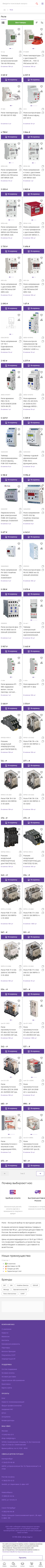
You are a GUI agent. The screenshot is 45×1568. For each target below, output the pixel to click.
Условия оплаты (8, 1373)
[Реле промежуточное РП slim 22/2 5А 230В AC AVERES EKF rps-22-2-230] (11, 1065)
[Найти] (37, 3)
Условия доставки (9, 1377)
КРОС (4, 1413)
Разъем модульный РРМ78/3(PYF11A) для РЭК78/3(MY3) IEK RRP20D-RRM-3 (9, 745)
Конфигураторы (8, 1421)
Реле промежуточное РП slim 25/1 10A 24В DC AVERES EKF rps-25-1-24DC (9, 1031)
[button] (42, 3)
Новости (5, 1333)
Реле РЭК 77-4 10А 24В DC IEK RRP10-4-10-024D (31, 915)
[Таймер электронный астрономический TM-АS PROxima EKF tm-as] (11, 37)
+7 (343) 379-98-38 (8, 1462)
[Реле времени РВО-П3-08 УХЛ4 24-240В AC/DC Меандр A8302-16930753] (33, 380)
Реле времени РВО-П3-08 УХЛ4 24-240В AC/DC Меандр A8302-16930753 (30, 402)
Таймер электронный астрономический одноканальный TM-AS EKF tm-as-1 (31, 631)
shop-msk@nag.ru (9, 1438)
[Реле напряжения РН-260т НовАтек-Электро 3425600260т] (11, 551)
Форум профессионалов (12, 1406)
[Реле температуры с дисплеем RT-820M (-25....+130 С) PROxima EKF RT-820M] (33, 37)
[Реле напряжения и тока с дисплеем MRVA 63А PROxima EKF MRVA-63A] (11, 151)
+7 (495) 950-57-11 (8, 1435)
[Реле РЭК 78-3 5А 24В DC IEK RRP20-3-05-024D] (33, 780)
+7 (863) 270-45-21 (8, 1481)
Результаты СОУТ (8, 1355)
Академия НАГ (7, 1409)
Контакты (5, 1340)
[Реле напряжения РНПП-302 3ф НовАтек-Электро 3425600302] (33, 494)
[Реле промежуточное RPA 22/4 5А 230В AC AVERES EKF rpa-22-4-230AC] (33, 1123)
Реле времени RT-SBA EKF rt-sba (31, 685)
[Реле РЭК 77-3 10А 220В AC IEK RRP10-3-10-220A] (11, 951)
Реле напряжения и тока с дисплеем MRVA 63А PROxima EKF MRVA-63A (9, 174)
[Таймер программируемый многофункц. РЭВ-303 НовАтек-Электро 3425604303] (11, 437)
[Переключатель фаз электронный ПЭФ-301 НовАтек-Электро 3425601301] (11, 494)
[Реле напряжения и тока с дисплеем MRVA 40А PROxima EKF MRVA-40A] (11, 208)
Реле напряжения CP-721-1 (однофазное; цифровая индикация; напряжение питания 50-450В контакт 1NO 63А (9, 345)
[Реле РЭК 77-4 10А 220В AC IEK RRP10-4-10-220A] (11, 894)
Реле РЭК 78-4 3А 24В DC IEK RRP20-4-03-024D (32, 744)
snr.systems (6, 1417)
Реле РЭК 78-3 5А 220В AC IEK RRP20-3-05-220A (9, 801)
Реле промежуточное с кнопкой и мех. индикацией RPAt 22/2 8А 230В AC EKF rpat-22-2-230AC (9, 1145)
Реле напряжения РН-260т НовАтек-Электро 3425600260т (9, 574)
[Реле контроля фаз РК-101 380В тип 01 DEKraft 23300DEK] (11, 608)
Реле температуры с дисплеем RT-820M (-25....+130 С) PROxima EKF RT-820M (32, 59)
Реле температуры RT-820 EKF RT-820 (9, 114)
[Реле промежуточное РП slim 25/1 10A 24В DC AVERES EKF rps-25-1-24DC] (11, 1008)
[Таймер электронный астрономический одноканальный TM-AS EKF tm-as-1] (33, 608)
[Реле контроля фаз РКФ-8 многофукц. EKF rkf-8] (33, 94)
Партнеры (6, 1348)
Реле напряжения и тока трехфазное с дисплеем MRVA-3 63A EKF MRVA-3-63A (31, 231)
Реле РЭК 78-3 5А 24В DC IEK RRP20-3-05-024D (32, 801)
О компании (6, 1329)
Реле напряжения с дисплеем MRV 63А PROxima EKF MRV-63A (9, 288)
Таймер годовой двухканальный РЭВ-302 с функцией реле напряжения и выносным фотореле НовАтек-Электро (31, 459)
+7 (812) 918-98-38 (8, 1512)
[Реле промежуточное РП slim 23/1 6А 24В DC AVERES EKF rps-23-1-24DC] (33, 1008)
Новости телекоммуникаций (13, 1402)
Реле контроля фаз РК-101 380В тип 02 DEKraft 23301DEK (32, 572)
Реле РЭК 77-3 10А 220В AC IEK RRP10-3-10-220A (9, 972)
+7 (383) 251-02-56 (8, 1496)
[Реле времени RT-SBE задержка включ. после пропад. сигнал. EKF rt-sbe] (11, 665)
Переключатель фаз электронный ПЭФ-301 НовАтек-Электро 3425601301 (9, 517)
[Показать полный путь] (4, 10)
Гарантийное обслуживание (13, 1380)
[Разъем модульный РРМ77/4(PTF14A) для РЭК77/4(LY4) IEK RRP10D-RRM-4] (11, 837)
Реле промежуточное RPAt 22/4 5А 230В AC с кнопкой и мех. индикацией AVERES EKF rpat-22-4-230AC (32, 1088)
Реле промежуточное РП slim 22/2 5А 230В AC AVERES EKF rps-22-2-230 (9, 1088)
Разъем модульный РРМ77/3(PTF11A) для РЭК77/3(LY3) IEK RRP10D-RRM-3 (32, 859)
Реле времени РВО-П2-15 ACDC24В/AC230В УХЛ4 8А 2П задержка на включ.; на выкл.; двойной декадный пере (9, 402)
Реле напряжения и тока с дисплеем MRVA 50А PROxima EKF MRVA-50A (31, 174)
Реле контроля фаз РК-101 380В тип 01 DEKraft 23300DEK (9, 630)
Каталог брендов (8, 1351)
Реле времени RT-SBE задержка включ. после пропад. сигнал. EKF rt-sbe (9, 688)
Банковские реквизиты (11, 1344)
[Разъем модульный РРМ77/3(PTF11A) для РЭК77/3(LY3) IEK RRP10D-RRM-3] (33, 837)
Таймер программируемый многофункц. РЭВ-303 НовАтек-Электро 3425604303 (9, 459)
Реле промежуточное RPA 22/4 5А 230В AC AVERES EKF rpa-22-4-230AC (32, 1145)
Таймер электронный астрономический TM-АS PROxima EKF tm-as (9, 59)
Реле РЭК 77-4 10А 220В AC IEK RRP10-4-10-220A (9, 915)
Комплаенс (6, 1384)
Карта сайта (7, 1388)
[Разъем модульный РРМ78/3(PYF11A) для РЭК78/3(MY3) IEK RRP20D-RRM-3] (11, 723)
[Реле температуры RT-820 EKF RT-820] (11, 94)
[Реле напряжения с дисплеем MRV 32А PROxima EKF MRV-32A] (33, 265)
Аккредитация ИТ (8, 1359)
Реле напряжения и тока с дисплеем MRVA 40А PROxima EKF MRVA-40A (9, 231)
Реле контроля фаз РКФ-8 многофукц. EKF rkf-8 (32, 115)
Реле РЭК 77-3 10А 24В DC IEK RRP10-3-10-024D (31, 972)
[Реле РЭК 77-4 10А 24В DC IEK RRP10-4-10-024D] (33, 894)
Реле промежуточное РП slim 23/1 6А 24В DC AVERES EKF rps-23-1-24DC (31, 1031)
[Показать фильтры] (42, 22)
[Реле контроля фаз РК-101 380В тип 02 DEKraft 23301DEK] (33, 551)
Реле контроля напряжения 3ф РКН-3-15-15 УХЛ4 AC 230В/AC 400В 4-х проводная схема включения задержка (32, 345)
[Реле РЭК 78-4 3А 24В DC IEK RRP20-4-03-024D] (33, 723)
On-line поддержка (9, 1369)
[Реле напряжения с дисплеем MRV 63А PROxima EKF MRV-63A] (11, 265)
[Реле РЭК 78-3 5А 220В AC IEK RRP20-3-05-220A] (11, 780)
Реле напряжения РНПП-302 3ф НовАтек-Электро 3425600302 (31, 517)
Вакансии (6, 1337)
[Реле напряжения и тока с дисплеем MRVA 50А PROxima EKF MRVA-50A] (33, 151)
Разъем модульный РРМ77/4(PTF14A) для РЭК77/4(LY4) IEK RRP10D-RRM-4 (8, 859)
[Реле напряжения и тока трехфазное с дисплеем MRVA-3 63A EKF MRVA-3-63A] (33, 208)
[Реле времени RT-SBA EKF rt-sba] (33, 665)
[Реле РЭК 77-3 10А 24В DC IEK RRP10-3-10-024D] (33, 951)
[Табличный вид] (3, 22)
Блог (3, 1398)
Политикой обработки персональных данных (18, 1552)
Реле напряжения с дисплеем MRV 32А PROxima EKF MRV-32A (31, 288)
